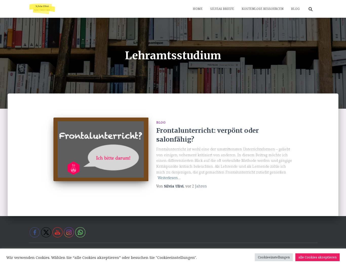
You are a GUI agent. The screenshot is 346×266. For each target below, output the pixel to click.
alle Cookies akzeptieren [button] (317, 257)
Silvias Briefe (222, 9)
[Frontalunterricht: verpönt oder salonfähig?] (101, 149)
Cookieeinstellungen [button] (274, 257)
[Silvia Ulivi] (42, 9)
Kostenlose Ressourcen (262, 9)
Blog (295, 9)
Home (198, 9)
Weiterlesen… (169, 177)
